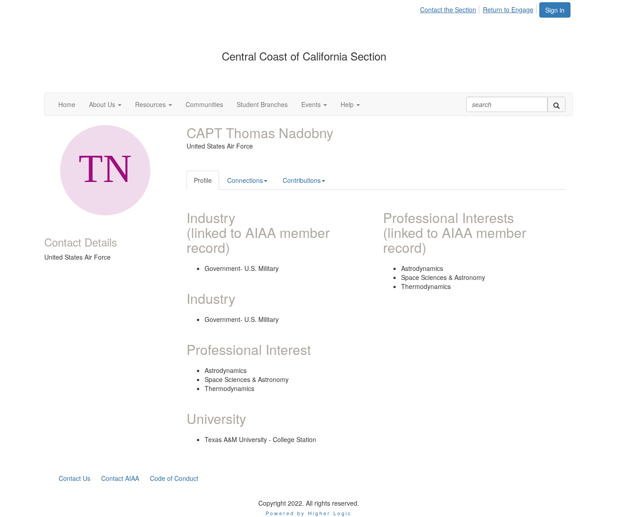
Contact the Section (448, 9)
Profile (203, 180)
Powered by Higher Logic (309, 513)
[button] (105, 104)
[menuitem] (450, 8)
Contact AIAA (120, 478)
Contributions (302, 180)
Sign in (555, 9)
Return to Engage (508, 9)
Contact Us (74, 478)
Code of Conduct (174, 478)
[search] (556, 104)
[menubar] (479, 8)
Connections (245, 180)
